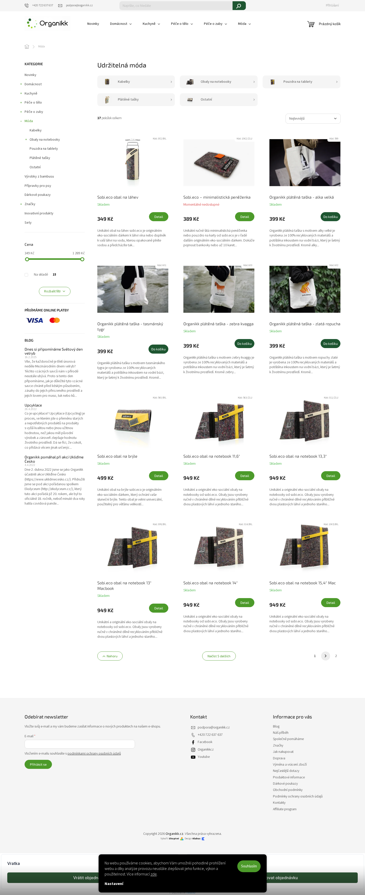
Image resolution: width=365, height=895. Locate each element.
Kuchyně (31, 93)
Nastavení (114, 883)
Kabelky (36, 130)
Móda (29, 121)
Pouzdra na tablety (44, 148)
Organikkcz (206, 749)
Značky (30, 204)
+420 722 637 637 (210, 734)
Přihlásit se (38, 764)
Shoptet (174, 838)
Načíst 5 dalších (219, 656)
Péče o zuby (34, 111)
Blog (276, 726)
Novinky (30, 74)
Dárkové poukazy (38, 194)
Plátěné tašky (40, 157)
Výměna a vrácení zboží (290, 764)
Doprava (279, 758)
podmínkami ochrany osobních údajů (94, 753)
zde (154, 874)
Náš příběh (280, 732)
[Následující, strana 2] (325, 656)
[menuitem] (93, 24)
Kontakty (279, 802)
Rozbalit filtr (52, 291)
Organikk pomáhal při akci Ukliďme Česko (54, 459)
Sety (28, 222)
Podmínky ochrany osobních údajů (298, 796)
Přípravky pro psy (38, 185)
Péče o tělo (33, 102)
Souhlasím (249, 866)
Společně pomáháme (288, 739)
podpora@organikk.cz (214, 727)
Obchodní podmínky (288, 789)
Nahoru (112, 656)
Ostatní (35, 167)
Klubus (196, 838)
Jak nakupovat (283, 751)
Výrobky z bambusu (39, 176)
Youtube (204, 756)
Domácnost (33, 84)
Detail (158, 217)
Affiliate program (285, 809)
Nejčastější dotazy (286, 770)
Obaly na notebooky (45, 139)
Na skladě (45, 274)
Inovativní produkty (39, 213)
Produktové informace (289, 777)
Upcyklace (33, 405)
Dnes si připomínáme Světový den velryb (54, 351)
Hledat (239, 5)
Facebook (205, 742)
